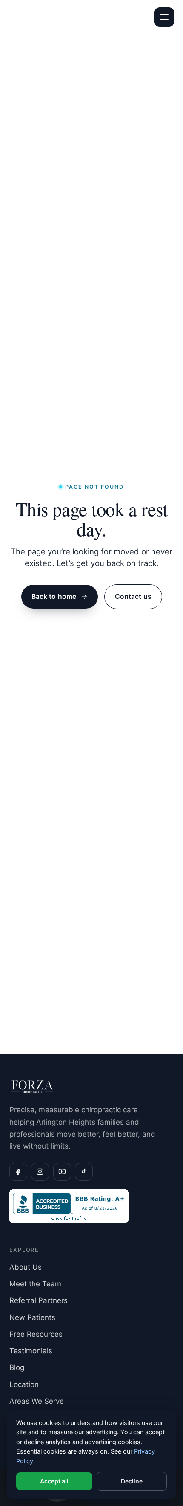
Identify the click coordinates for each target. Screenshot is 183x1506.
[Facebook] (18, 1172)
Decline (132, 1481)
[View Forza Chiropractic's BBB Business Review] (91, 1206)
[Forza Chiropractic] (29, 17)
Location (24, 1384)
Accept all (54, 1481)
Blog (16, 1367)
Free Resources (36, 1334)
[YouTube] (62, 1172)
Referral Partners (38, 1300)
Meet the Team (35, 1284)
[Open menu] (164, 17)
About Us (25, 1267)
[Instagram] (40, 1172)
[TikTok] (84, 1172)
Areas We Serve (36, 1401)
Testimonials (30, 1350)
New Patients (32, 1317)
